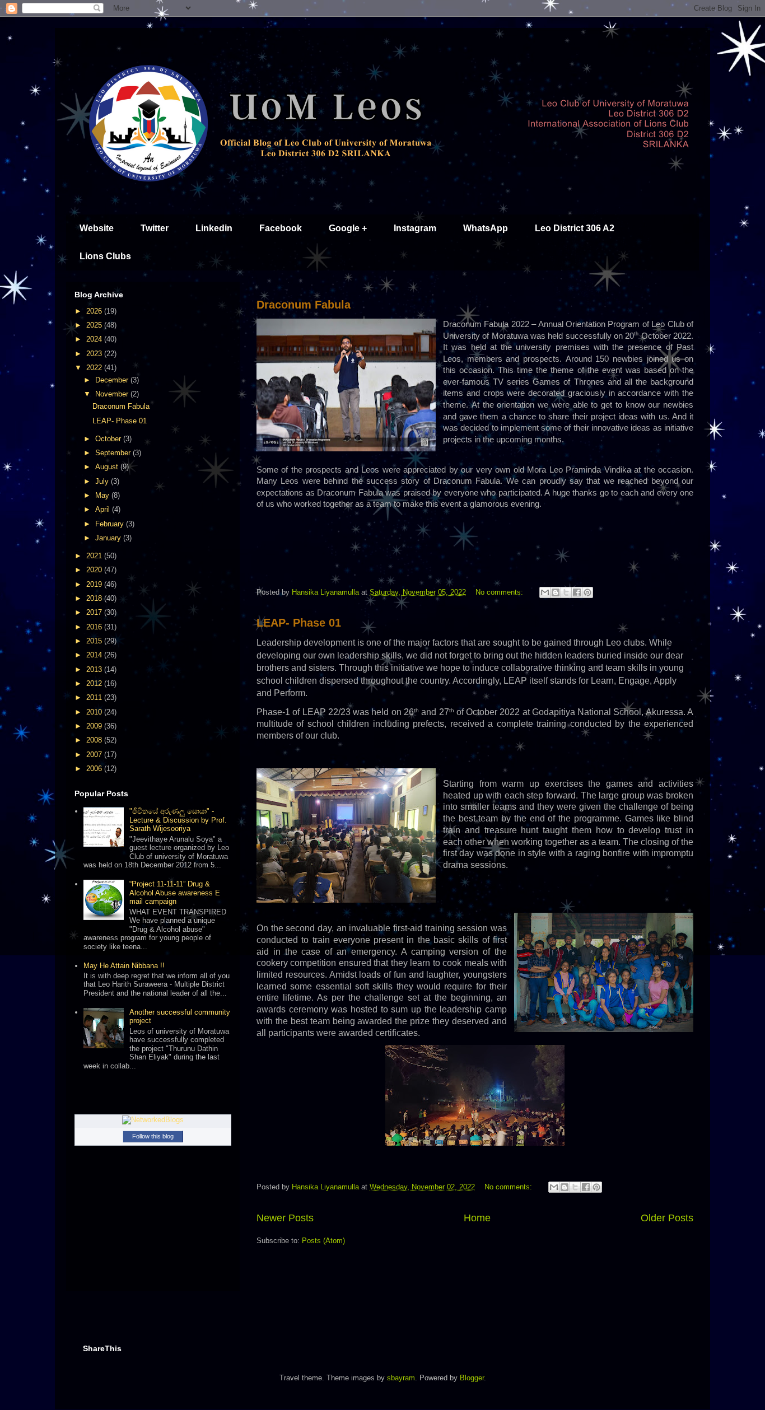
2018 (95, 598)
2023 (95, 353)
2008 (95, 740)
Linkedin (213, 228)
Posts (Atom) (323, 1240)
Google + (348, 228)
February (110, 524)
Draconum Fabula (303, 304)
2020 (95, 570)
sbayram (401, 1378)
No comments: (500, 592)
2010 (95, 712)
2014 (95, 655)
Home (477, 1218)
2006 (95, 768)
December (112, 380)
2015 (95, 641)
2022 (95, 367)
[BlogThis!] (555, 592)
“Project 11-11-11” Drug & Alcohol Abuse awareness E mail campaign (174, 892)
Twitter (155, 228)
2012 (95, 683)
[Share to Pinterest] (587, 592)
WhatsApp (485, 228)
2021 (95, 556)
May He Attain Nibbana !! (124, 965)
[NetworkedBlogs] (153, 1119)
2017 (95, 612)
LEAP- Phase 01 (298, 623)
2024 (95, 339)
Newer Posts (285, 1218)
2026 (95, 311)
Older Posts (667, 1218)
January (109, 538)
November (112, 394)
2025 (95, 325)
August (107, 467)
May (103, 495)
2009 (95, 726)
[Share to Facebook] (576, 592)
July (103, 481)
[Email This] (545, 592)
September (114, 453)
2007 (95, 754)
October (109, 439)
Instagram (415, 228)
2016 (95, 627)
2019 (95, 584)
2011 (95, 697)
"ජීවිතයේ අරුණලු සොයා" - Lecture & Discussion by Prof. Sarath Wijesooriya (178, 820)
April (103, 509)
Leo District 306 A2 (574, 228)
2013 (95, 669)
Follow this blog (153, 1136)
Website (97, 228)
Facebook (280, 228)
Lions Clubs (105, 256)
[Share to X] (566, 592)
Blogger (472, 1378)
